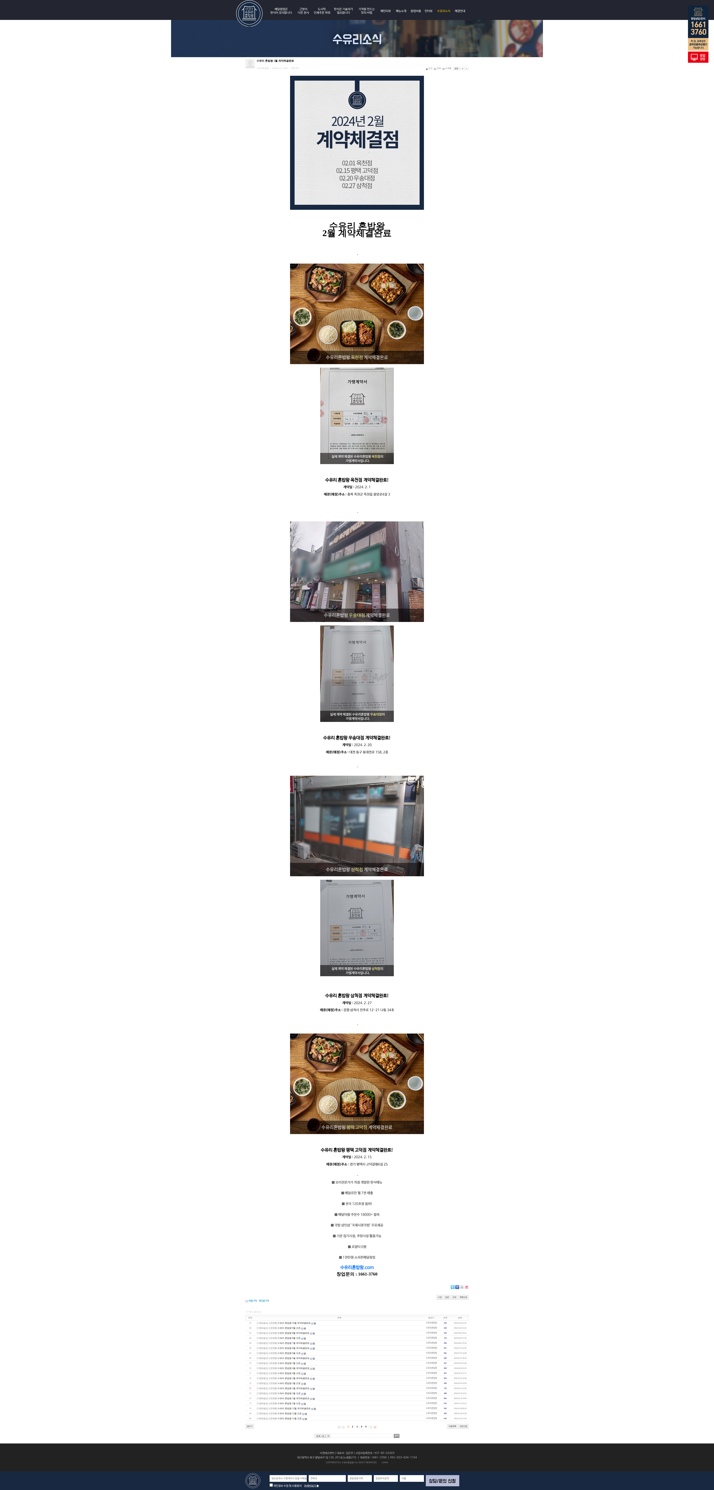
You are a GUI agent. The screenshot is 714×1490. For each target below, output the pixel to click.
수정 (440, 1297)
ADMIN (385, 1462)
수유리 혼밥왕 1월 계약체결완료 (293, 1398)
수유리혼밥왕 (431, 1323)
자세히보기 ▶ (311, 1485)
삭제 (454, 1297)
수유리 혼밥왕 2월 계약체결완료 (293, 1388)
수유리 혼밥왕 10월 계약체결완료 (294, 1323)
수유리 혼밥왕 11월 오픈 (290, 1418)
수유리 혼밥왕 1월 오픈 (289, 1403)
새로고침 (463, 1426)
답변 (447, 1297)
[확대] (463, 68)
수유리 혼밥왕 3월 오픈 (289, 1383)
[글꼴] (457, 68)
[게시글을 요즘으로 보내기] (466, 1287)
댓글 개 (253, 1301)
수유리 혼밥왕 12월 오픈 (290, 1413)
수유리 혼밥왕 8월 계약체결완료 (293, 1333)
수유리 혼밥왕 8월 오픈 (289, 1338)
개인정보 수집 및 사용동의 (287, 1485)
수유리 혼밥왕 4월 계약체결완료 (293, 1368)
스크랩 (448, 68)
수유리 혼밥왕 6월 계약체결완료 (293, 1348)
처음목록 (452, 1426)
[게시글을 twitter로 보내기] (453, 1287)
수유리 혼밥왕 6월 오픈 (289, 1353)
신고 (430, 68)
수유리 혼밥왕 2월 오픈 (289, 1393)
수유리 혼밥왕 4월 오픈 (289, 1373)
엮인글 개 (264, 1301)
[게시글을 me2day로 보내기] (462, 1287)
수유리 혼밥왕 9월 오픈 (289, 1328)
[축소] (467, 68)
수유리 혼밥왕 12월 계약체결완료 (294, 1408)
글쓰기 (250, 1426)
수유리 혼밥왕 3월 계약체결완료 (293, 1378)
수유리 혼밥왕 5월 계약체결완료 (293, 1358)
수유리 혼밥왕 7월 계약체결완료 (293, 1343)
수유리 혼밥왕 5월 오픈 (289, 1363)
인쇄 (439, 68)
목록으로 (463, 1297)
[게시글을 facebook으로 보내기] (457, 1287)
